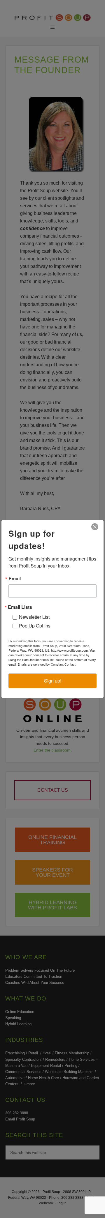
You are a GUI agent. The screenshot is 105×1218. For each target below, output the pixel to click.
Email (14, 578)
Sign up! (52, 680)
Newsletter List (34, 617)
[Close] (95, 526)
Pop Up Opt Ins (34, 625)
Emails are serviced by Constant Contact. (47, 664)
